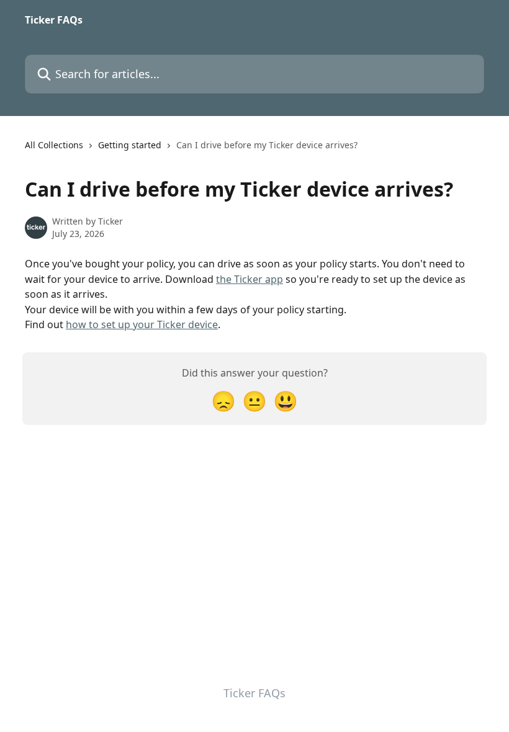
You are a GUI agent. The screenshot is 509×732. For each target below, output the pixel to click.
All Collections (54, 145)
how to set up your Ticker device (142, 324)
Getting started (129, 145)
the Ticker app (249, 279)
